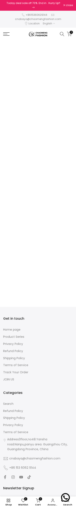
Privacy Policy (13, 344)
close (69, 5)
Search (8, 404)
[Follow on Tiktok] (29, 477)
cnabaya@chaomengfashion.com (38, 19)
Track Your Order (15, 372)
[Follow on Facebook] (5, 477)
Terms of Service (15, 365)
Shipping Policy (14, 358)
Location (34, 23)
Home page (11, 330)
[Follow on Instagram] (13, 477)
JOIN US (8, 379)
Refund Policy (13, 351)
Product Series (13, 337)
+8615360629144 (36, 15)
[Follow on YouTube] (21, 477)
